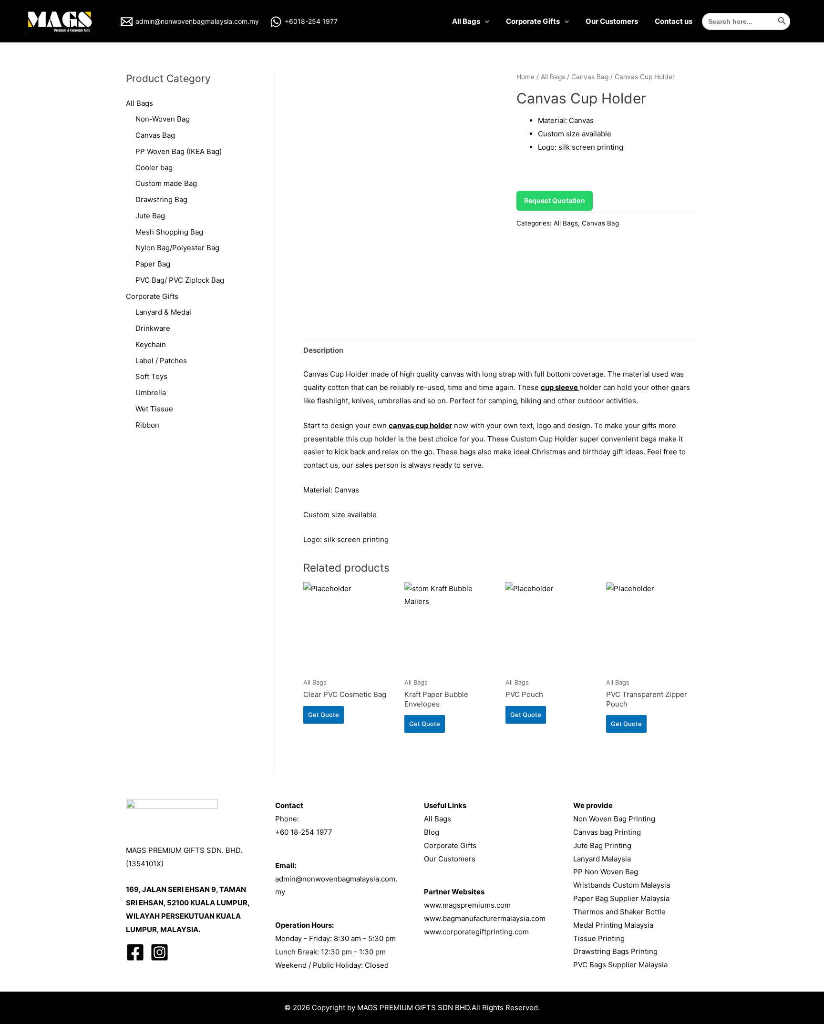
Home (525, 77)
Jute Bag (150, 215)
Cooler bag (154, 167)
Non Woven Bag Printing (614, 818)
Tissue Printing (599, 938)
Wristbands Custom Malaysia (621, 885)
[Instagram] (159, 952)
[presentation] (484, 21)
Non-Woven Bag (162, 118)
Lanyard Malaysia (602, 858)
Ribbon (147, 425)
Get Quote (323, 714)
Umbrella (150, 392)
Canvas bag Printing (607, 832)
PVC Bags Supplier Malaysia (620, 964)
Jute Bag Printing (602, 845)
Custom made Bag (166, 183)
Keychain (150, 344)
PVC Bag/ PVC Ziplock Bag (179, 280)
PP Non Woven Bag (605, 871)
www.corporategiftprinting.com (476, 931)
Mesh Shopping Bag (169, 231)
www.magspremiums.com (467, 905)
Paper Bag (152, 263)
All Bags (466, 21)
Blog (431, 832)
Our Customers (612, 21)
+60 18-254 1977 (303, 832)
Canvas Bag (155, 135)
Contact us (673, 21)
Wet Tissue (154, 408)
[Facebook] (135, 952)
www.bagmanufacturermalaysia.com (485, 918)
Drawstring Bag (161, 199)
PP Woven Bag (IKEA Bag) (178, 151)
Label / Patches (161, 360)
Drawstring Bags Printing (615, 951)
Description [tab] (323, 350)
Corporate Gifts (533, 21)
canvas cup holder (420, 425)
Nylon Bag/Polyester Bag (177, 247)
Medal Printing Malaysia (613, 925)
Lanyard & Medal (163, 312)
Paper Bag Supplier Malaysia (621, 898)
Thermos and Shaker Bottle (619, 911)
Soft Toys (151, 376)
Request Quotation (554, 200)
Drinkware (152, 328)
